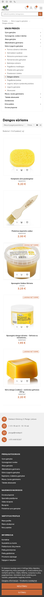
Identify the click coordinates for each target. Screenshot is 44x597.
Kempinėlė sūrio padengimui (22, 179)
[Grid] (37, 125)
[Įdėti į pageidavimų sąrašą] (27, 170)
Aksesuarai (11, 90)
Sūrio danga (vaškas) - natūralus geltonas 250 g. (22, 391)
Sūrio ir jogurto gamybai (14, 46)
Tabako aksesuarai (12, 97)
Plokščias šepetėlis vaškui (22, 231)
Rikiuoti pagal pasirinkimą (14, 125)
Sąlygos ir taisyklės (9, 560)
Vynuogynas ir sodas (9, 462)
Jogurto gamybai (13, 87)
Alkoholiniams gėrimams (14, 43)
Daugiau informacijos (10, 580)
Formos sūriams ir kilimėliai (17, 50)
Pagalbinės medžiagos (15, 67)
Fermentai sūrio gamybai (16, 60)
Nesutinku (22, 586)
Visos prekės (12, 28)
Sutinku (22, 592)
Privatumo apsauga (9, 557)
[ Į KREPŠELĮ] (22, 170)
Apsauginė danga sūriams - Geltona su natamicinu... (22, 337)
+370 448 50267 (15, 440)
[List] (40, 125)
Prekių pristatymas (9, 550)
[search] (40, 14)
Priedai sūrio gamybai (15, 70)
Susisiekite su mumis (9, 543)
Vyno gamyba (10, 32)
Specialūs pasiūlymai (9, 498)
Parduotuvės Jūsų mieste (11, 547)
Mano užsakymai (8, 524)
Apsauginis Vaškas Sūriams (22, 283)
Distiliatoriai (9, 101)
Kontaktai (5, 540)
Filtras (31, 125)
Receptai (5, 505)
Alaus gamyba (10, 39)
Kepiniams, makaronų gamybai (13, 476)
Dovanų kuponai (11, 107)
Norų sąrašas (7, 528)
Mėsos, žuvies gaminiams (14, 94)
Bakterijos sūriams (14, 63)
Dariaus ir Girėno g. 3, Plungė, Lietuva (22, 419)
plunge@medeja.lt (15, 433)
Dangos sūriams (13, 77)
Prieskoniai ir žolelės (14, 73)
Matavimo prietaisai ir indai (17, 56)
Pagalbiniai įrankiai (14, 80)
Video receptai (7, 502)
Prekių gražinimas (8, 553)
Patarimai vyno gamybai (11, 509)
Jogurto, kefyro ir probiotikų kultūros (20, 84)
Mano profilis (6, 521)
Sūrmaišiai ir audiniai (14, 53)
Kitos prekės (9, 104)
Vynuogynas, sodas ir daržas (16, 36)
